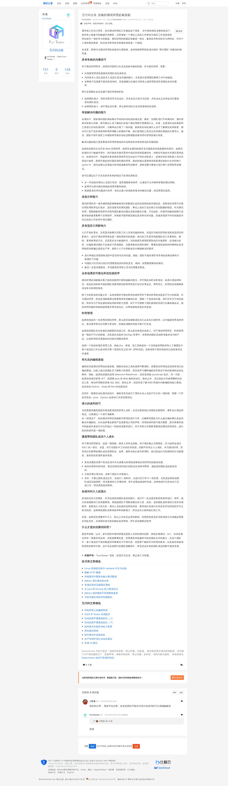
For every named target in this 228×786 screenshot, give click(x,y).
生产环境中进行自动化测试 (98, 638)
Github (99, 760)
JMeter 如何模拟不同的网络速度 (101, 592)
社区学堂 (86, 3)
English (70, 772)
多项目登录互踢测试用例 (97, 584)
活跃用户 (57, 760)
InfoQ (83, 769)
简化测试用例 (91, 630)
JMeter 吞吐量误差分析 (96, 580)
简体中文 (52, 772)
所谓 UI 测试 (90, 642)
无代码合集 (89, 15)
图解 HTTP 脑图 (92, 572)
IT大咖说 (131, 769)
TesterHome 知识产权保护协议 (97, 657)
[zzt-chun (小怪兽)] (85, 701)
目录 (180, 31)
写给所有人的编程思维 (96, 610)
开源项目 (97, 3)
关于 (50, 760)
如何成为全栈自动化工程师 (98, 626)
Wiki (115, 3)
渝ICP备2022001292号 (74, 779)
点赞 (181, 692)
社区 (59, 3)
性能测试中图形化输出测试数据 (100, 576)
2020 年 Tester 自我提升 (97, 614)
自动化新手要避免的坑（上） (99, 618)
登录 (184, 3)
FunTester (46, 18)
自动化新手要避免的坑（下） (99, 622)
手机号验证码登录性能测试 (98, 597)
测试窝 (111, 769)
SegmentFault (100, 769)
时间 (174, 692)
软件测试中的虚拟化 (94, 634)
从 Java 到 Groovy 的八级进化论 (101, 588)
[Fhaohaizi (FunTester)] (85, 715)
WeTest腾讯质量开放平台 (68, 769)
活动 (107, 3)
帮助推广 (113, 760)
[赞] (182, 701)
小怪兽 (92, 701)
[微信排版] (181, 665)
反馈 (92, 760)
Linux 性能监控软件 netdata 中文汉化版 (105, 568)
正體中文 (61, 772)
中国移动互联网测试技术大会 (75, 760)
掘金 (90, 769)
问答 (67, 3)
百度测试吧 (120, 769)
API (105, 760)
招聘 (75, 3)
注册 (177, 3)
